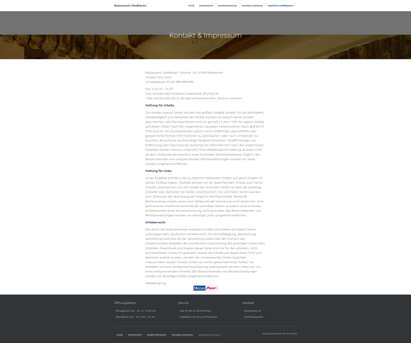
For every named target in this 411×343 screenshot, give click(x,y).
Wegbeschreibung (252, 5)
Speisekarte (206, 5)
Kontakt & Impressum (280, 5)
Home (191, 5)
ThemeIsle (291, 333)
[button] (294, 5)
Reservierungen (227, 5)
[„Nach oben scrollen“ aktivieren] (405, 337)
